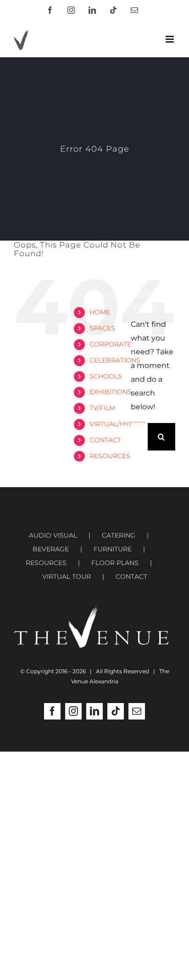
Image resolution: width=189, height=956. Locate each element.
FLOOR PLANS (115, 563)
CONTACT (105, 440)
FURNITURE (113, 549)
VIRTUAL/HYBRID (117, 424)
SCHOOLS (105, 376)
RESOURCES (109, 456)
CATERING (118, 535)
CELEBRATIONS (114, 360)
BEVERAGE (51, 549)
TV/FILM (102, 408)
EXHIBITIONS (110, 392)
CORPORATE (110, 344)
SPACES (102, 328)
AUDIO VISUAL (53, 535)
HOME (99, 312)
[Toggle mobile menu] (170, 39)
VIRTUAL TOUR (66, 576)
